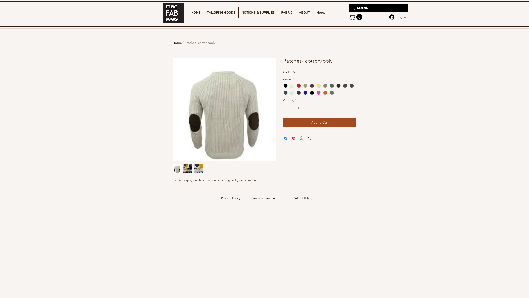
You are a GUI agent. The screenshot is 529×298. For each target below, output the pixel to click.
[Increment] (298, 108)
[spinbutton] (292, 108)
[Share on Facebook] (285, 138)
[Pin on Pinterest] (293, 138)
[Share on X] (309, 138)
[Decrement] (286, 108)
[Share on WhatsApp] (301, 138)
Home (177, 43)
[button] (356, 17)
